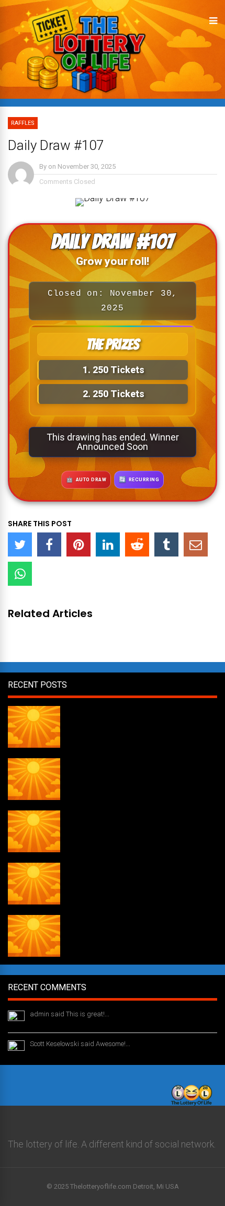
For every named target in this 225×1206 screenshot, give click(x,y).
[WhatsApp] (20, 574)
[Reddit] (137, 544)
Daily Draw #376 (100, 814)
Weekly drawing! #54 (109, 919)
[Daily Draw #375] (34, 901)
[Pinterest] (78, 544)
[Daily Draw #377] (34, 796)
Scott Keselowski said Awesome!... (80, 1044)
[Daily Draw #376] (34, 848)
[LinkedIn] (108, 544)
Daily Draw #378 (100, 710)
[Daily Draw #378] (34, 744)
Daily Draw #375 (100, 867)
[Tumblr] (166, 544)
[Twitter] (20, 544)
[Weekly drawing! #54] (34, 953)
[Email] (196, 544)
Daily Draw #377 (100, 762)
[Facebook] (49, 544)
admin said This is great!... (69, 1014)
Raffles (23, 123)
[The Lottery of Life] (82, 96)
